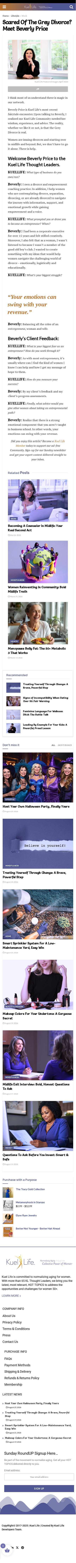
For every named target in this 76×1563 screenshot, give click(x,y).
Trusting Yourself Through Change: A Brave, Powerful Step (45, 686)
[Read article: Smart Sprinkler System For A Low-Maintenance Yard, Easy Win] (38, 914)
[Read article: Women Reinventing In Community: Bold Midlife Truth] (38, 562)
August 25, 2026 (11, 811)
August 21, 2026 (11, 953)
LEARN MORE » (11, 1295)
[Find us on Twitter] (17, 1548)
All (53, 745)
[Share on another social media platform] (38, 89)
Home (6, 16)
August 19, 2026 (11, 1023)
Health (14, 641)
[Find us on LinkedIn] (12, 1548)
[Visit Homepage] (38, 6)
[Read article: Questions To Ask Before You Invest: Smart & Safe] (38, 1126)
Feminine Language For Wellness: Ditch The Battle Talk (43, 713)
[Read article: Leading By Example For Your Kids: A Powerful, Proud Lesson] (13, 728)
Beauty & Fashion (14, 1007)
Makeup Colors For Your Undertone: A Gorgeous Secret (38, 1437)
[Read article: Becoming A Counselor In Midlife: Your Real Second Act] (38, 500)
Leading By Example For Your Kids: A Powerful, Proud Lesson (45, 726)
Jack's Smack (65, 745)
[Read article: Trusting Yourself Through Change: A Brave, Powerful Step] (13, 688)
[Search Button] (71, 7)
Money (9, 1148)
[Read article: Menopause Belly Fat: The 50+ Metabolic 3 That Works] (38, 623)
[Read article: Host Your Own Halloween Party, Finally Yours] (38, 777)
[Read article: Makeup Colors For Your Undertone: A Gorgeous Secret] (38, 985)
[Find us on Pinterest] (22, 1548)
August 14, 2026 (11, 1164)
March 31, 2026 (16, 596)
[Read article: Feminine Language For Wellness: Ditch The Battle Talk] (13, 715)
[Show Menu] (4, 7)
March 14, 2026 (16, 658)
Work (24, 16)
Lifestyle (15, 16)
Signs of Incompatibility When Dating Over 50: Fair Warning (45, 699)
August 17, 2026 (11, 1094)
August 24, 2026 (11, 882)
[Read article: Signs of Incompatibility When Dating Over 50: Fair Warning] (13, 701)
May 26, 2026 (15, 535)
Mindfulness (17, 580)
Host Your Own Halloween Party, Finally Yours (36, 806)
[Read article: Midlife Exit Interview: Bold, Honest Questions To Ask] (38, 1055)
